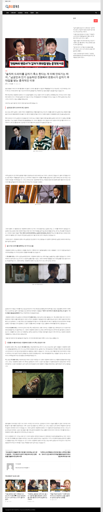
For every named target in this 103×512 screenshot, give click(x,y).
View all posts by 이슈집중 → (22, 467)
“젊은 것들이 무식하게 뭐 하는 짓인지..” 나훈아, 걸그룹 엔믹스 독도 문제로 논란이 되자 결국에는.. (84, 42)
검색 (74, 18)
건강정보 (20, 12)
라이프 (26, 12)
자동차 (32, 12)
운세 (37, 12)
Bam (34, 509)
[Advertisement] (37, 28)
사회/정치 (13, 12)
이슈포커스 (16, 509)
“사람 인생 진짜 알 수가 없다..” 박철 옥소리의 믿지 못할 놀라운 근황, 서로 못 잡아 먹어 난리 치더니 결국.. (83, 36)
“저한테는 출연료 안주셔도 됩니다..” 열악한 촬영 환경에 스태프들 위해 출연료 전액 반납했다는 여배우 (37, 496)
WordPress (28, 509)
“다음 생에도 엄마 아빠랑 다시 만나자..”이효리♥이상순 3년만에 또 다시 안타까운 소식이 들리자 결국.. (15, 496)
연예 (7, 12)
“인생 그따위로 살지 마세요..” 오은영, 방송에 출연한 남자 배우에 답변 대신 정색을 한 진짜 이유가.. (84, 55)
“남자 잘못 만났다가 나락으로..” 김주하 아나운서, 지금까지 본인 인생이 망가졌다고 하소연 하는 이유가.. (84, 29)
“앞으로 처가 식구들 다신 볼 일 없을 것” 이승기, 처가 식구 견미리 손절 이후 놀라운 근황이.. (84, 49)
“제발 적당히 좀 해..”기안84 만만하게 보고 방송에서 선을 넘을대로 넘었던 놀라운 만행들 (60, 495)
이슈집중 (11, 83)
